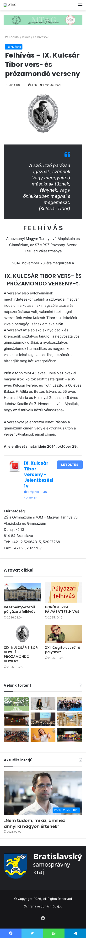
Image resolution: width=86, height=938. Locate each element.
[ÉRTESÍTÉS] (69, 719)
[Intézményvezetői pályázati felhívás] (22, 592)
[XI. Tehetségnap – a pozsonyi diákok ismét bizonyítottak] (16, 719)
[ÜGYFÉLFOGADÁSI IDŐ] (43, 703)
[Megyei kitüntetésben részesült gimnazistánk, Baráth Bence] (43, 719)
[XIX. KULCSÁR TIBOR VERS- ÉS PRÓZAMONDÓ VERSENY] (22, 634)
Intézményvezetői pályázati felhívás (19, 609)
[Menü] (80, 7)
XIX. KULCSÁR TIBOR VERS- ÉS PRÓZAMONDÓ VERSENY (21, 654)
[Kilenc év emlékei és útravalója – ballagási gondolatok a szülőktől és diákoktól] (69, 704)
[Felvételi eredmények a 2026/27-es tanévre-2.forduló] (43, 735)
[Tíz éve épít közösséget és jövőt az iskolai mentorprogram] (16, 735)
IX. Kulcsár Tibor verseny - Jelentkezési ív (38, 474)
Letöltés (70, 464)
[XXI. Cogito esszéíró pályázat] (63, 634)
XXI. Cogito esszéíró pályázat (62, 649)
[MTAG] (10, 5)
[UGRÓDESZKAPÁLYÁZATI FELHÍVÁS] (63, 592)
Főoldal (13, 37)
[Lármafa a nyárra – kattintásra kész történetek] (16, 704)
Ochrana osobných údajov (43, 906)
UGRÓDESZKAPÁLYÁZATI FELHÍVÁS (62, 609)
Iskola (26, 37)
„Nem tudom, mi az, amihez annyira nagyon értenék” (34, 823)
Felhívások (40, 37)
